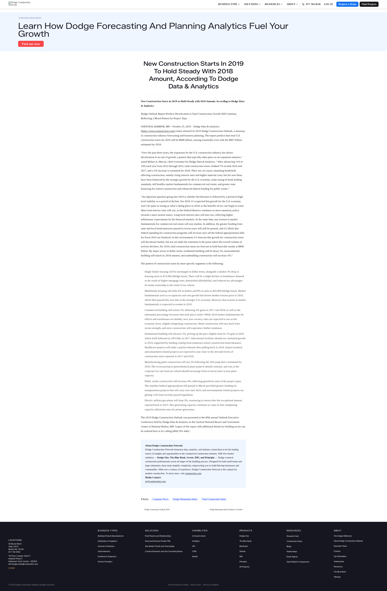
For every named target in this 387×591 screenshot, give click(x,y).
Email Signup (292, 557)
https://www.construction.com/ (158, 131)
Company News (160, 499)
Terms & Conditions (211, 585)
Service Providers (105, 562)
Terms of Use (195, 585)
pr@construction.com (155, 481)
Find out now (31, 43)
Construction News (294, 541)
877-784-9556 (313, 4)
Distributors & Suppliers (107, 541)
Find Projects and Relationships (158, 536)
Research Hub (293, 536)
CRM (194, 551)
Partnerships (292, 552)
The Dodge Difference (343, 536)
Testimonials (339, 561)
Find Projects (369, 4)
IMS (241, 556)
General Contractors (106, 546)
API (193, 546)
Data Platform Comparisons (298, 562)
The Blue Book (245, 541)
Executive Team (340, 546)
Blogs (289, 546)
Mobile (195, 556)
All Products (244, 567)
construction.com (193, 473)
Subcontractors (104, 551)
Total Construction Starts (214, 499)
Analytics (196, 541)
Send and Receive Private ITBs (158, 541)
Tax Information (340, 556)
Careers (337, 551)
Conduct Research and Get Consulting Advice (164, 551)
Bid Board (243, 546)
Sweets (242, 551)
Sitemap (337, 577)
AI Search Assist (198, 536)
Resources (338, 567)
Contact (11, 568)
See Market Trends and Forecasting (159, 546)
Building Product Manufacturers (111, 536)
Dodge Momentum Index (185, 499)
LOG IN (328, 4)
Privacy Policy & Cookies (178, 585)
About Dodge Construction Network (348, 541)
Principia (243, 562)
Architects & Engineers (107, 556)
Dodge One (244, 536)
